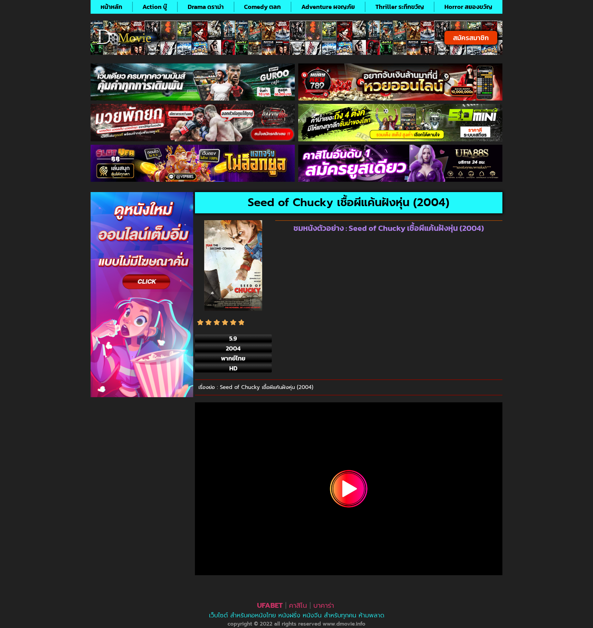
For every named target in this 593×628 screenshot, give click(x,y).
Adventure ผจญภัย (328, 6)
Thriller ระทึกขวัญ (399, 6)
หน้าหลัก (111, 6)
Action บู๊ (154, 6)
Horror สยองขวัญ (468, 6)
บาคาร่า (323, 605)
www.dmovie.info (344, 624)
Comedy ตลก (262, 6)
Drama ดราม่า (206, 6)
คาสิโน (298, 605)
